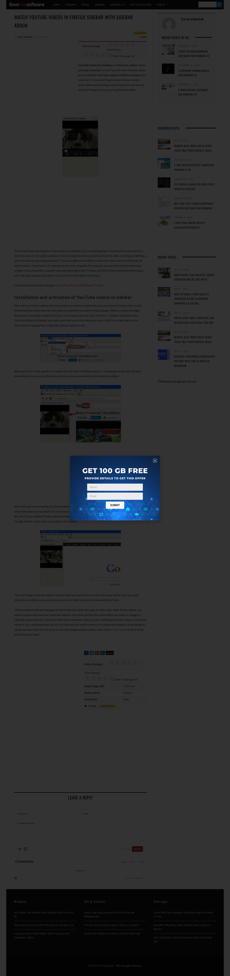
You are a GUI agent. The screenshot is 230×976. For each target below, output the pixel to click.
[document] (115, 488)
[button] (155, 460)
